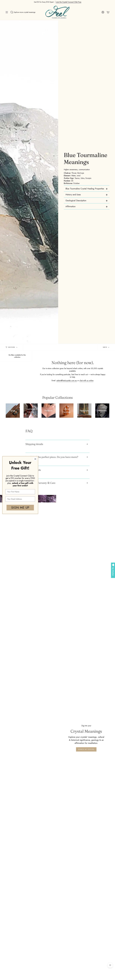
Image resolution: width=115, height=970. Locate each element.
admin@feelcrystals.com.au (66, 380)
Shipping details (34, 444)
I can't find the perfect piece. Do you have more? (51, 456)
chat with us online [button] (86, 380)
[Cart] (108, 12)
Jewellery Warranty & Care (40, 482)
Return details (33, 469)
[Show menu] (6, 12)
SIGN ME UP (20, 507)
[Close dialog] (35, 459)
